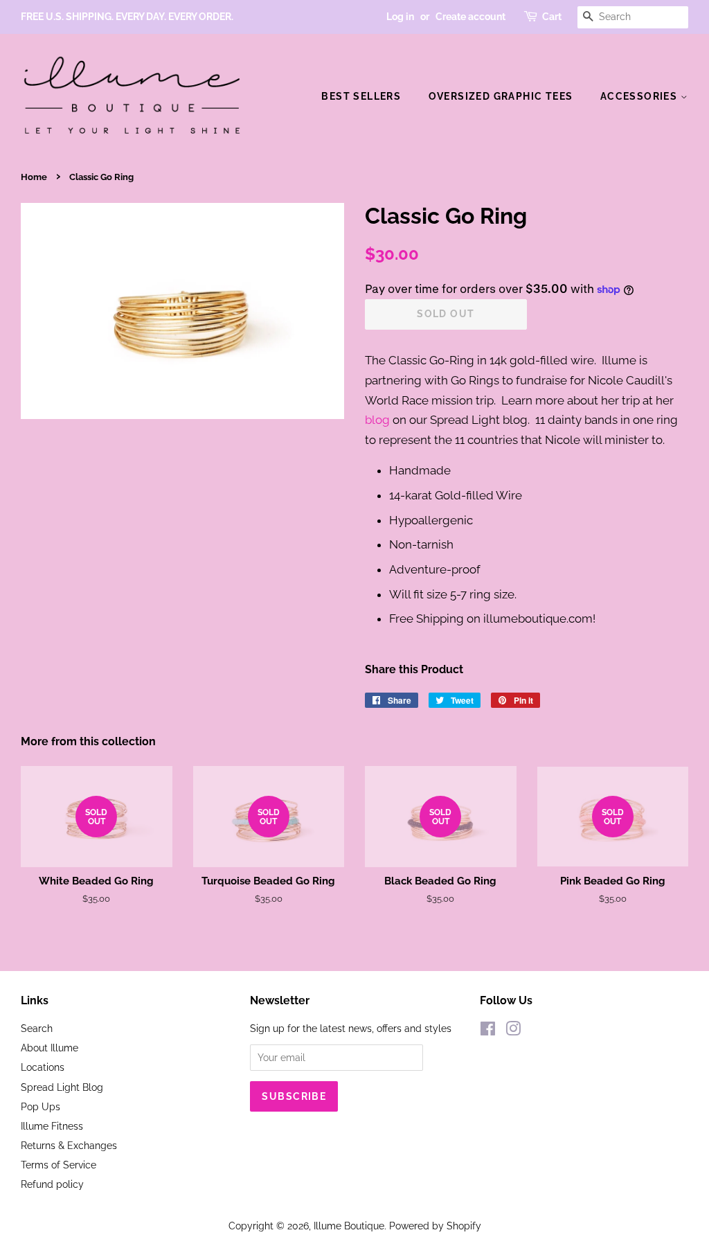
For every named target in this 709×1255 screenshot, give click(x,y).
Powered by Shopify (435, 1225)
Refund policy (52, 1184)
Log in (400, 16)
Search (37, 1028)
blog (377, 420)
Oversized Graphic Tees (501, 96)
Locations (42, 1067)
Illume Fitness (52, 1126)
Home (34, 177)
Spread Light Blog (62, 1087)
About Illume (49, 1047)
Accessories (640, 96)
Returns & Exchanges (69, 1145)
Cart (552, 16)
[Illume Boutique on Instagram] (513, 1031)
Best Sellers (361, 96)
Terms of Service (58, 1165)
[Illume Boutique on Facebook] (488, 1031)
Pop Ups (40, 1106)
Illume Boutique (349, 1225)
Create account (470, 16)
